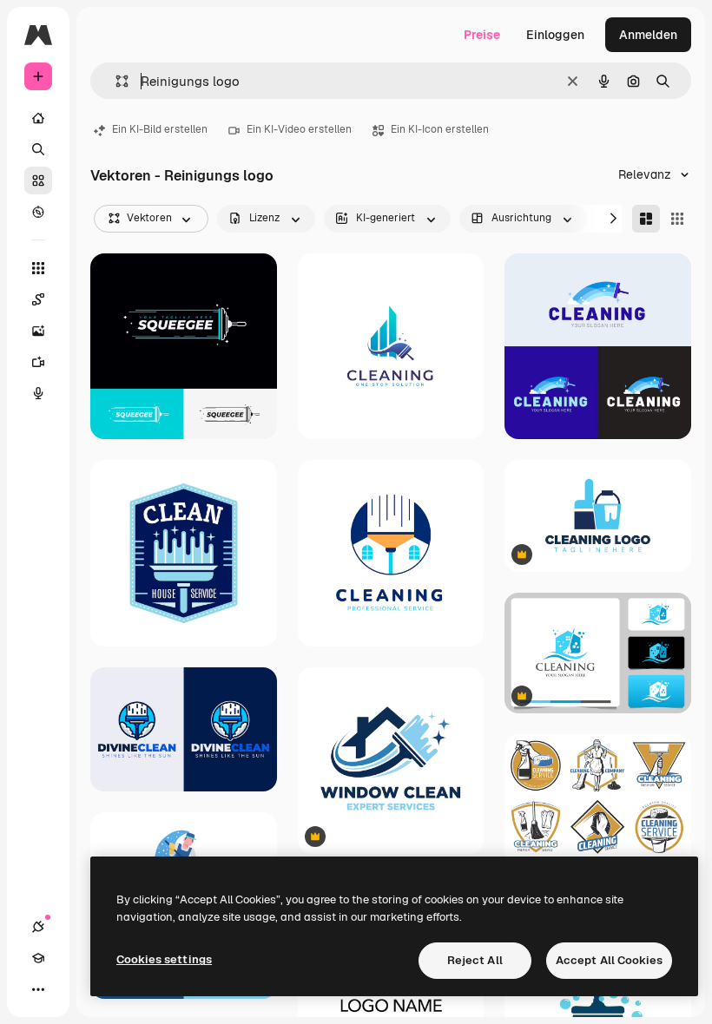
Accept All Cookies (609, 960)
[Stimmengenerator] (38, 393)
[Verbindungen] (38, 927)
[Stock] (38, 180)
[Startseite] (38, 118)
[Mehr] (38, 989)
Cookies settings (164, 959)
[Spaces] (38, 299)
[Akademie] (38, 958)
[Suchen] (38, 149)
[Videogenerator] (38, 362)
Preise (482, 35)
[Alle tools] (38, 268)
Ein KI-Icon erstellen (440, 129)
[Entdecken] (38, 212)
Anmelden (648, 35)
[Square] (677, 219)
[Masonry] (646, 219)
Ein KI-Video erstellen (299, 129)
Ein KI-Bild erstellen (160, 129)
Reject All (475, 960)
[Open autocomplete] (115, 81)
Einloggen (555, 35)
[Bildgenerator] (38, 331)
